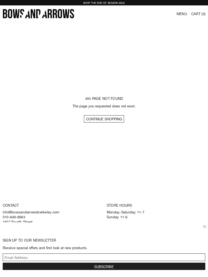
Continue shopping (104, 118)
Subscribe (104, 266)
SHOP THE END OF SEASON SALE (104, 2)
